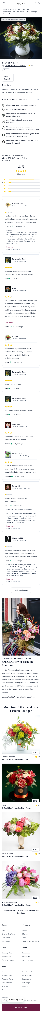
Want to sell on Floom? (31, 941)
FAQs (3, 930)
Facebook (26, 953)
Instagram (26, 956)
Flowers (6, 70)
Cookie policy (7, 953)
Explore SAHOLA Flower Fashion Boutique (19, 697)
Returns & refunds (8, 934)
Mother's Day (7, 975)
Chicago (25, 986)
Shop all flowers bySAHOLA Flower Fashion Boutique (21, 911)
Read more (10, 247)
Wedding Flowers (8, 979)
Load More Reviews (21, 590)
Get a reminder (28, 960)
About (24, 930)
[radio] (8, 78)
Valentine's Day (27, 972)
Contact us (6, 938)
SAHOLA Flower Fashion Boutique (25, 12)
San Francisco (7, 983)
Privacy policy (7, 956)
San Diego (26, 983)
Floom (5, 9)
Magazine (25, 934)
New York (5, 986)
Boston (4, 990)
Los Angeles (26, 979)
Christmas (5, 972)
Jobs (24, 938)
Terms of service (8, 960)
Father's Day (27, 975)
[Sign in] (35, 3)
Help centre (6, 941)
